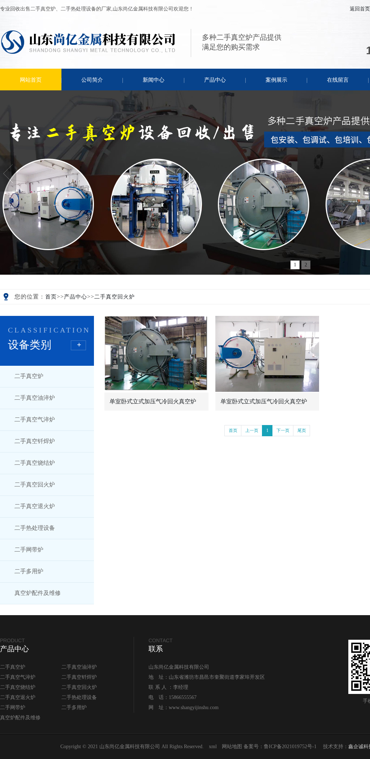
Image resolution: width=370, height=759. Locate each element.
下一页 (282, 430)
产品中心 (215, 80)
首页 (51, 297)
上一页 (251, 430)
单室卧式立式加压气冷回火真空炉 (152, 401)
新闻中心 (153, 80)
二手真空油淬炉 (34, 398)
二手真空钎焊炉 (34, 441)
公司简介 (92, 80)
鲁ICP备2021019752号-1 (290, 746)
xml (213, 746)
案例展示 (276, 80)
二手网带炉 (28, 549)
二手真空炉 (28, 376)
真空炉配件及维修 (37, 593)
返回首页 (360, 9)
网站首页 (31, 80)
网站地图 (232, 746)
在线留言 (338, 80)
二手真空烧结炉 (34, 463)
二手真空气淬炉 (34, 419)
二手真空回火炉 (114, 297)
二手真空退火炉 (34, 506)
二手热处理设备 (34, 528)
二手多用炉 (28, 571)
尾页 (301, 430)
